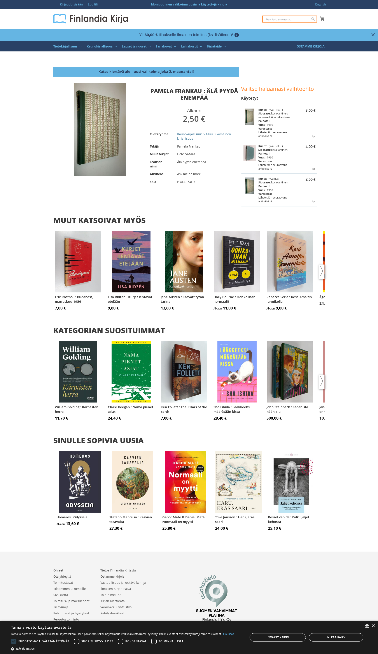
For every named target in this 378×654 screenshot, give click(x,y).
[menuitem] (66, 46)
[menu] (189, 46)
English (320, 4)
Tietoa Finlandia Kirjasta (118, 570)
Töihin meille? (110, 595)
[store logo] (90, 18)
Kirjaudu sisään (71, 4)
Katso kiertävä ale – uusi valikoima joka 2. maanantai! (146, 71)
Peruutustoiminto (66, 619)
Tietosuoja (60, 607)
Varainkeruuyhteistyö (115, 607)
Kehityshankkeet (112, 613)
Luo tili (93, 4)
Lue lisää (228, 634)
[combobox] (289, 19)
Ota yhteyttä (62, 576)
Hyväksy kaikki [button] (277, 637)
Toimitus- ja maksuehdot (71, 601)
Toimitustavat (63, 582)
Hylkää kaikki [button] (336, 637)
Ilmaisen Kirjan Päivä (115, 589)
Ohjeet (58, 570)
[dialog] (189, 637)
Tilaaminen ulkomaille (69, 589)
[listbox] (367, 626)
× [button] (373, 626)
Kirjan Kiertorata (112, 601)
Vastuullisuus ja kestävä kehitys (123, 582)
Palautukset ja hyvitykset (71, 613)
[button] (122, 649)
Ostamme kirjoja (112, 576)
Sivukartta (60, 595)
